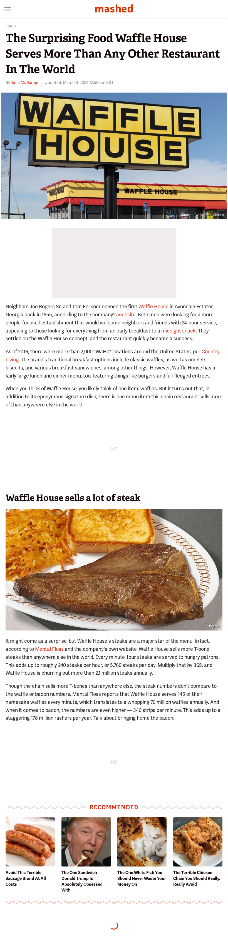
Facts (11, 26)
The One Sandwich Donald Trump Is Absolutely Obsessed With (82, 881)
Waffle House (153, 306)
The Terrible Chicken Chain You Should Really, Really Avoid (196, 878)
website (126, 314)
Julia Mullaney (24, 82)
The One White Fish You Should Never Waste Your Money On (141, 878)
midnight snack (178, 330)
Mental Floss (49, 649)
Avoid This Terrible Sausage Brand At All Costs (26, 878)
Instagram (212, 626)
